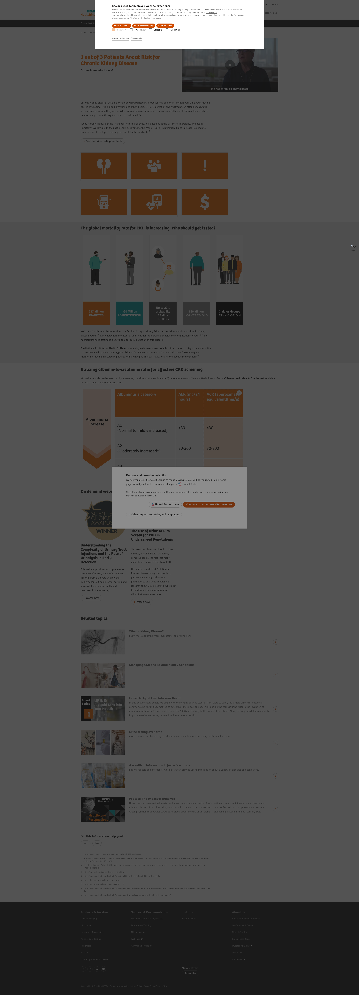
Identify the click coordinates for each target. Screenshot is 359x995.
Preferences (140, 30)
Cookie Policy (211, 12)
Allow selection (165, 26)
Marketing (175, 30)
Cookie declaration (120, 38)
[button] (353, 247)
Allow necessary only (144, 26)
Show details (136, 38)
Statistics (158, 30)
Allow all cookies (121, 26)
